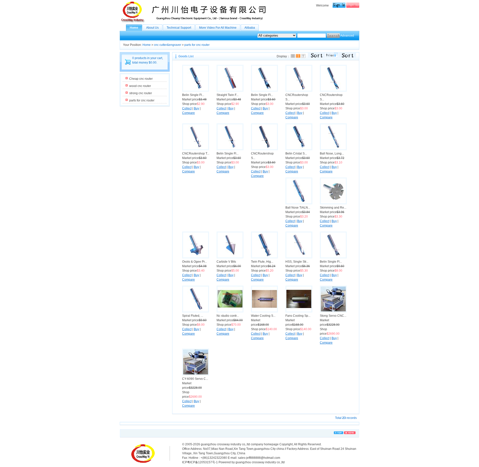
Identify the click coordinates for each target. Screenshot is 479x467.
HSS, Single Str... (296, 261)
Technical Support (179, 27)
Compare (188, 113)
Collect (187, 108)
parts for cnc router (197, 45)
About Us (152, 27)
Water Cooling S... (263, 315)
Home (134, 27)
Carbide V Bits (226, 261)
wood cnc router (140, 86)
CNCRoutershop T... (195, 153)
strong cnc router (140, 93)
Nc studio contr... (228, 315)
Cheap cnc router (141, 78)
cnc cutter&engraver (167, 45)
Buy (196, 108)
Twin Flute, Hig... (262, 261)
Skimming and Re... (333, 207)
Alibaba (249, 27)
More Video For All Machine (218, 27)
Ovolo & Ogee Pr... (194, 261)
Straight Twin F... (228, 95)
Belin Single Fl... (193, 95)
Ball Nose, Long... (332, 153)
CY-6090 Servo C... (195, 379)
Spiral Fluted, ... (192, 315)
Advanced (347, 35)
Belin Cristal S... (296, 153)
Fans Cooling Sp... (297, 315)
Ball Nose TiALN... (297, 207)
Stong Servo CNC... (333, 315)
